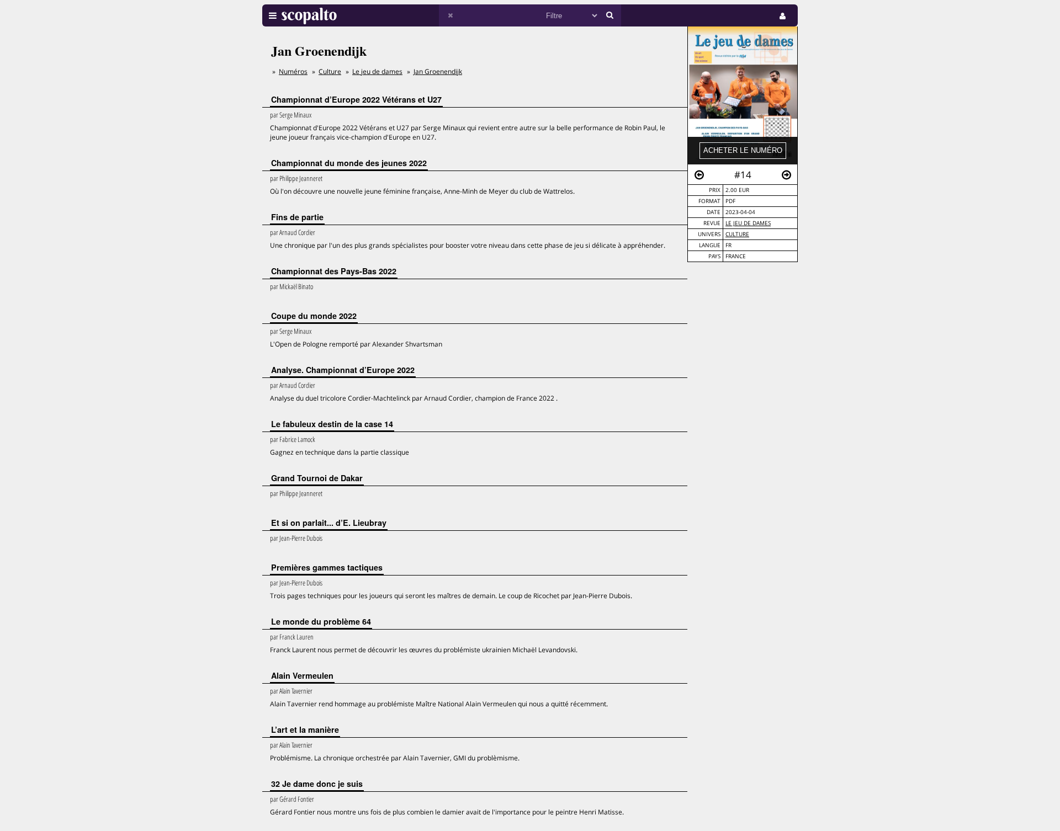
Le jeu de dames (748, 223)
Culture (737, 234)
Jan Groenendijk (438, 71)
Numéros (293, 71)
